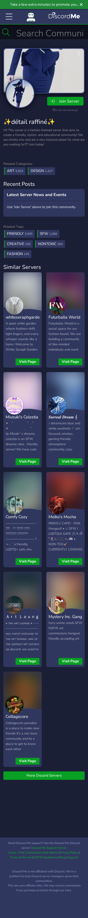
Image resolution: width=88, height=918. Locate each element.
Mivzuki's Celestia (22, 417)
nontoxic (50, 243)
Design (42, 170)
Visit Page (27, 361)
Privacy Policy (69, 853)
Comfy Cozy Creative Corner (20, 520)
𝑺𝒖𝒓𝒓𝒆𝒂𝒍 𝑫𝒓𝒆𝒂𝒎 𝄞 (63, 417)
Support (72, 857)
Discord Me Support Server (49, 848)
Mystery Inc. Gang (65, 616)
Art (15, 170)
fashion (18, 253)
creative (18, 243)
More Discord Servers (44, 775)
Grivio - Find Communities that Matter (33, 853)
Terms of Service (21, 857)
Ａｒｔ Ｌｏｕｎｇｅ (22, 620)
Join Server (69, 101)
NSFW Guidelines (45, 857)
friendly (19, 233)
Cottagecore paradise (17, 720)
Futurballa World (64, 317)
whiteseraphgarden (24, 317)
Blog (62, 857)
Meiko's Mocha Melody (62, 520)
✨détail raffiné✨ (29, 122)
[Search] (6, 32)
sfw (48, 233)
